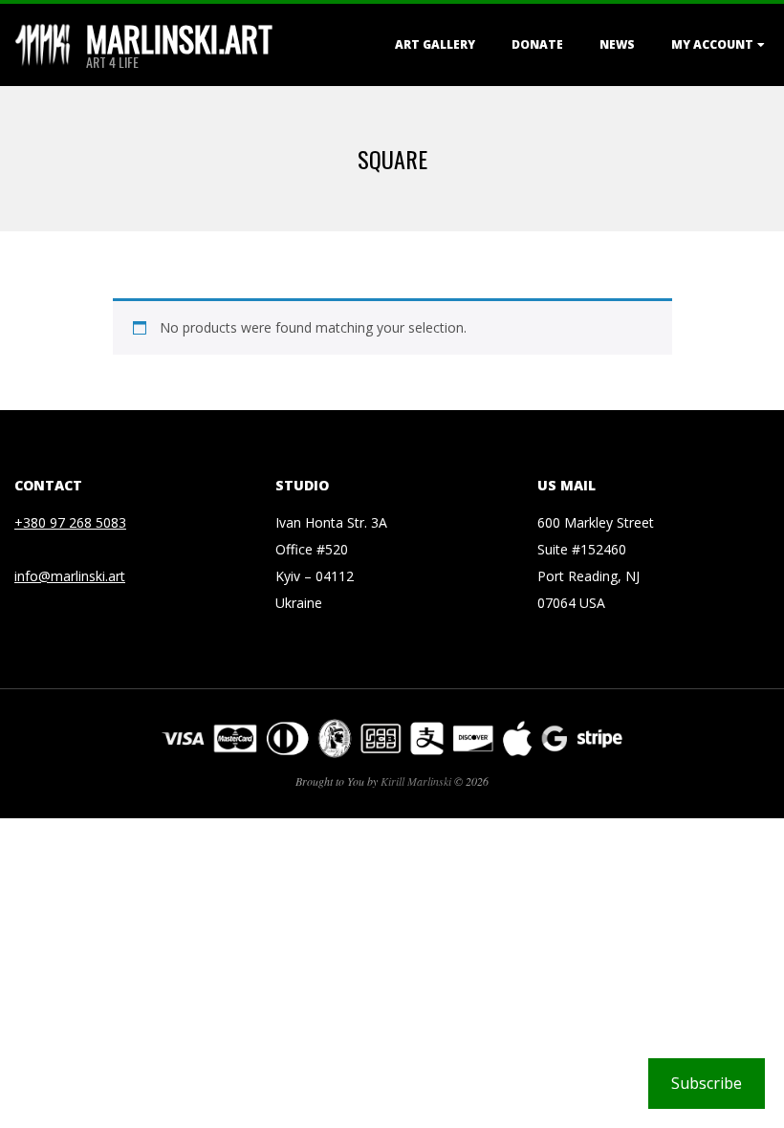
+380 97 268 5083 (70, 522)
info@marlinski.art (69, 576)
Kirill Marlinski (416, 781)
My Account (712, 44)
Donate (537, 44)
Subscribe (706, 1083)
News (617, 44)
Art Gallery (435, 44)
